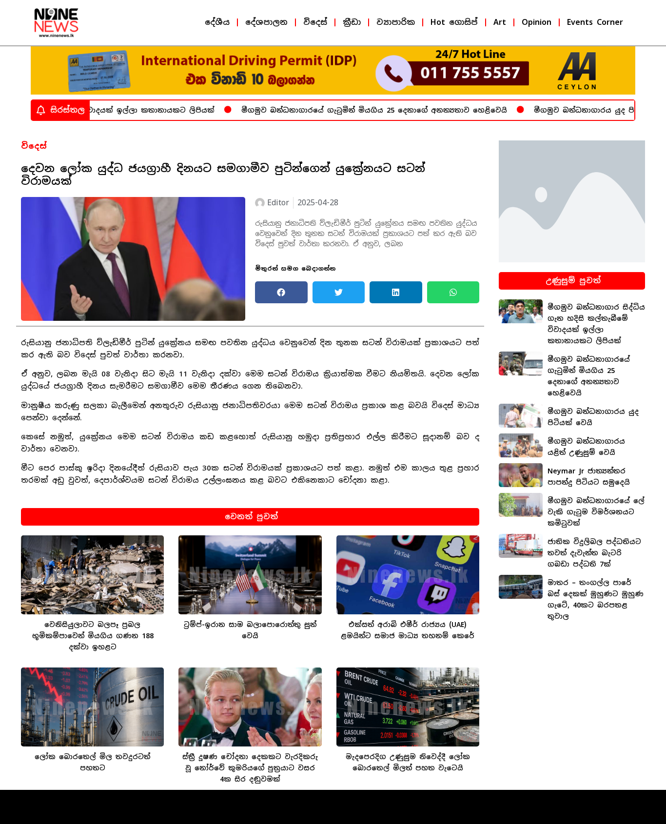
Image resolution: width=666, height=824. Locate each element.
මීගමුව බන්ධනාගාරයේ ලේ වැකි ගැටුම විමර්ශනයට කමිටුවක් (596, 512)
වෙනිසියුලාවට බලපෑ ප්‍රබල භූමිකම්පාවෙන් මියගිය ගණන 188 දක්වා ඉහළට (93, 635)
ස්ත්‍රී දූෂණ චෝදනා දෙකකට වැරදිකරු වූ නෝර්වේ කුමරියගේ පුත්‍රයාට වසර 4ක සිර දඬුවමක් (250, 768)
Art (499, 22)
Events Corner (595, 22)
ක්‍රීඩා (352, 22)
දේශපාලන (266, 22)
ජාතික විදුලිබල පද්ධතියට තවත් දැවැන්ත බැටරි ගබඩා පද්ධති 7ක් (594, 553)
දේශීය (217, 22)
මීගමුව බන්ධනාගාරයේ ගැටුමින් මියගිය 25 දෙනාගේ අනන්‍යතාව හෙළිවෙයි (354, 110)
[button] (281, 292)
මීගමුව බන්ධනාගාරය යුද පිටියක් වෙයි (583, 110)
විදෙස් (315, 22)
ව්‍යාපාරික (395, 22)
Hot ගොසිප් (454, 22)
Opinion (536, 22)
